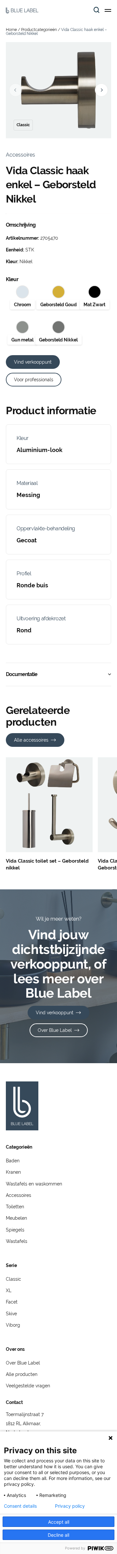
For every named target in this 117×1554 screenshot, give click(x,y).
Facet (12, 1302)
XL (8, 1290)
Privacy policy (70, 1506)
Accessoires (18, 1195)
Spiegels (15, 1229)
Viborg (13, 1325)
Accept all (58, 1522)
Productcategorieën (39, 29)
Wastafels (16, 1241)
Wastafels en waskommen (34, 1183)
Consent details (20, 1506)
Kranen (13, 1172)
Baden (13, 1160)
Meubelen (16, 1218)
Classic (13, 1279)
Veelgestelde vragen (28, 1385)
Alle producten (21, 1374)
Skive (11, 1313)
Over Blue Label (55, 1030)
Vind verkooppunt (33, 362)
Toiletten (15, 1206)
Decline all (58, 1535)
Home (11, 29)
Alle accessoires (31, 740)
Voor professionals (33, 379)
